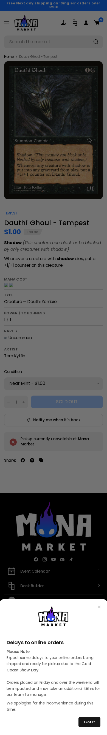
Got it (89, 722)
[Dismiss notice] (99, 607)
